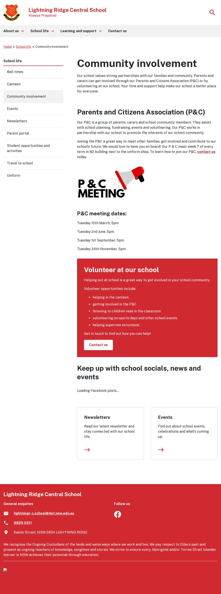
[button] (13, 31)
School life (23, 46)
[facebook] (117, 517)
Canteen (14, 84)
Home (7, 46)
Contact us (98, 345)
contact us (206, 152)
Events (165, 417)
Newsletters (97, 417)
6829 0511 (23, 523)
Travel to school (20, 163)
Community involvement (26, 96)
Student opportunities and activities (28, 148)
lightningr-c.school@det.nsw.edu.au (44, 513)
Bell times (15, 72)
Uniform (13, 175)
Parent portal (18, 133)
